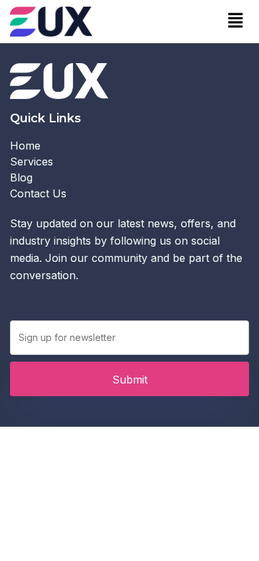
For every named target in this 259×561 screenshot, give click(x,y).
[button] (235, 21)
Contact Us (38, 193)
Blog (21, 177)
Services (31, 161)
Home (25, 145)
